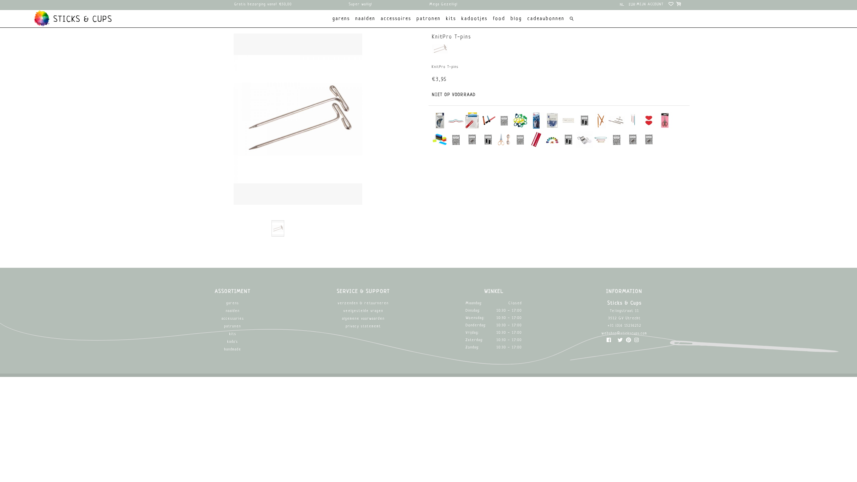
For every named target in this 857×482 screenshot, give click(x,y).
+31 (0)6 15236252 (624, 326)
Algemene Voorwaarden (363, 319)
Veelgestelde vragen (363, 311)
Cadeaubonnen (545, 19)
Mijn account (650, 4)
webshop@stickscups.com (624, 333)
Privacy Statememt (363, 326)
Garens (232, 303)
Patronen (232, 326)
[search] (571, 19)
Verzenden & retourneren (363, 303)
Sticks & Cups (81, 19)
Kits (232, 334)
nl (622, 5)
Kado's (232, 342)
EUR (632, 5)
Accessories (233, 319)
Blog (516, 19)
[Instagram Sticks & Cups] (636, 341)
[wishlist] (671, 5)
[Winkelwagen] (679, 5)
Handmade (232, 349)
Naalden (233, 311)
